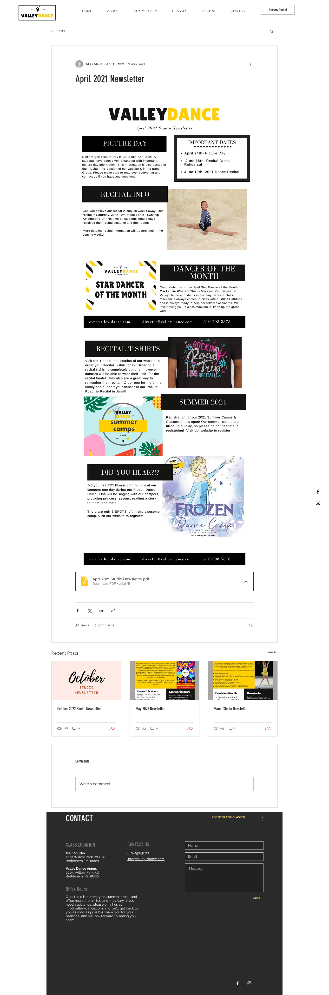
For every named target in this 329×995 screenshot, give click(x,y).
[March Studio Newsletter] (242, 680)
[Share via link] (113, 610)
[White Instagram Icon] (249, 983)
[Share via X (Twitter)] (89, 610)
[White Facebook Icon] (237, 983)
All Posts (58, 31)
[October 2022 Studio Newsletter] (86, 680)
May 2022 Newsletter (150, 708)
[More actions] (251, 64)
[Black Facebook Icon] (318, 492)
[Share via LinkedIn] (101, 610)
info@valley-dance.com (84, 908)
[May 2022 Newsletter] (164, 680)
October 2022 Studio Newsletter (79, 708)
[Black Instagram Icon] (318, 503)
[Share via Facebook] (77, 610)
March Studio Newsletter (231, 708)
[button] (271, 31)
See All (272, 652)
